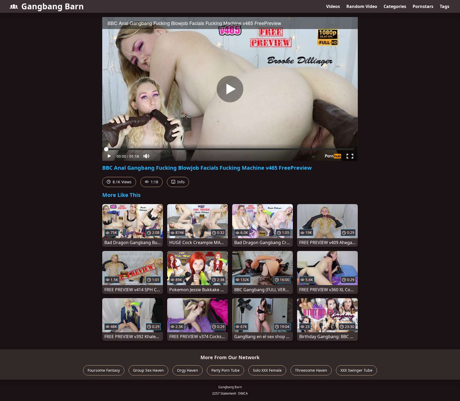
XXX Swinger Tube (356, 370)
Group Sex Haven (148, 370)
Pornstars (423, 6)
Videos (333, 6)
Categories (395, 6)
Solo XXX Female (267, 370)
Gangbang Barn (52, 6)
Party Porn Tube (225, 370)
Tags (444, 6)
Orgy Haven (187, 370)
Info (180, 181)
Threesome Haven (311, 370)
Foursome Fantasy (104, 370)
